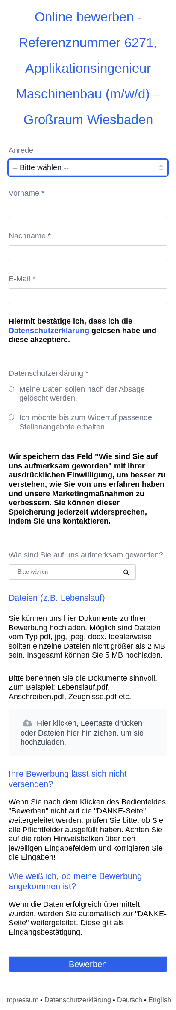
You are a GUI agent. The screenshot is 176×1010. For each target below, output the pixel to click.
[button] (88, 732)
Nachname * (30, 236)
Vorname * (26, 193)
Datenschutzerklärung (49, 330)
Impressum (21, 1000)
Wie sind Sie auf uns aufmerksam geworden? (86, 555)
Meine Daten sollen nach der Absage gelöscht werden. (82, 394)
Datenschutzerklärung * (48, 373)
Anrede (21, 150)
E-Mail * (22, 278)
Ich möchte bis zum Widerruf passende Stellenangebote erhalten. (85, 422)
